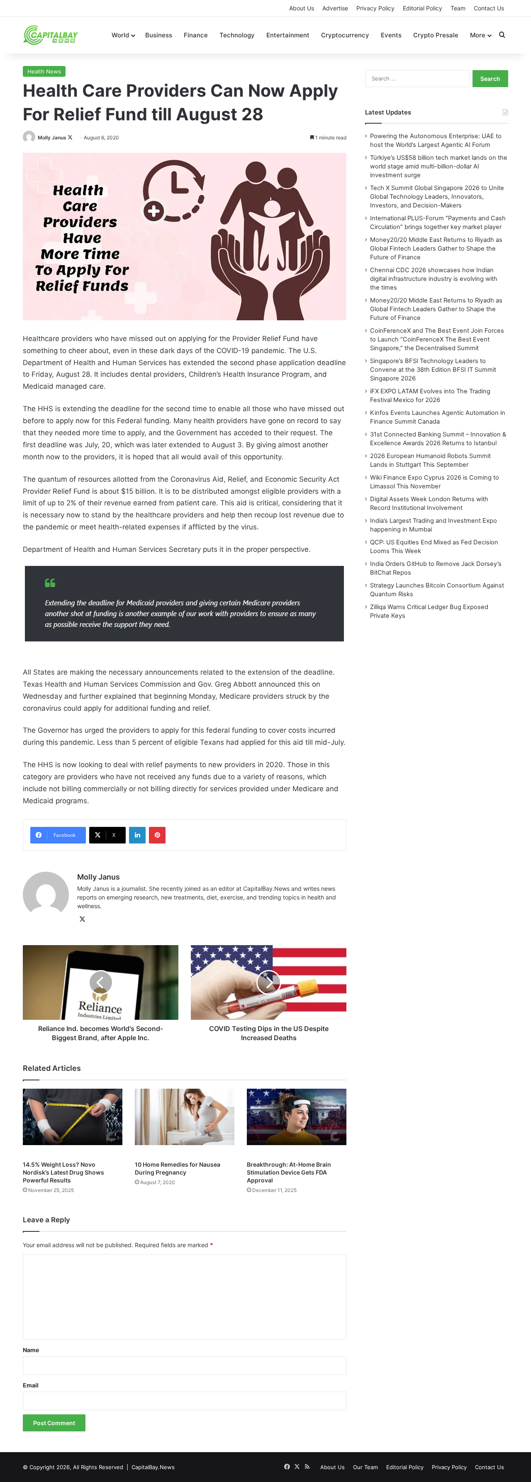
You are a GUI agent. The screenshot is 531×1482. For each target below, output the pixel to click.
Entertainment (287, 35)
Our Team (365, 1467)
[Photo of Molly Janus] (30, 137)
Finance (196, 35)
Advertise (335, 8)
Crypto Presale (435, 35)
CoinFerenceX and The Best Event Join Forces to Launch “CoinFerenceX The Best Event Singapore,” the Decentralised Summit (437, 339)
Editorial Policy (422, 8)
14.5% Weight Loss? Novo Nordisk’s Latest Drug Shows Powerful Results (63, 1172)
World (120, 35)
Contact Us (489, 8)
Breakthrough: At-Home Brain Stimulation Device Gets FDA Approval (289, 1172)
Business (158, 35)
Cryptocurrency (345, 35)
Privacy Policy (375, 8)
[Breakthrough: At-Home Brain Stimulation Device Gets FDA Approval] (296, 1122)
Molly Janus (52, 137)
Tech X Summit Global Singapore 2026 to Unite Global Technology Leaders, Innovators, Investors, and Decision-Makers (437, 196)
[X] (82, 919)
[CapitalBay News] (51, 35)
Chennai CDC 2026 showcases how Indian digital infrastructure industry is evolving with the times (433, 278)
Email (31, 1385)
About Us (301, 8)
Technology (237, 35)
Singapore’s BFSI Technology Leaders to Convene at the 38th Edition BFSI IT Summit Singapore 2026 (433, 369)
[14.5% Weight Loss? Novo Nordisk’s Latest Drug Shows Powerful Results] (72, 1122)
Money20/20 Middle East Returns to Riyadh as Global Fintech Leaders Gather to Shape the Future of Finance (436, 248)
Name (31, 1349)
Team (458, 8)
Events (391, 35)
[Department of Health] (184, 603)
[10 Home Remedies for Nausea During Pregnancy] (184, 1122)
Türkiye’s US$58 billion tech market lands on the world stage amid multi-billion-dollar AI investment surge (438, 166)
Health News (44, 71)
